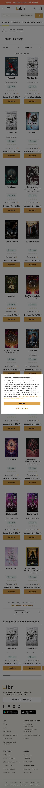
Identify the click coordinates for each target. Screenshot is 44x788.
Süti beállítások (22, 408)
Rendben (22, 403)
